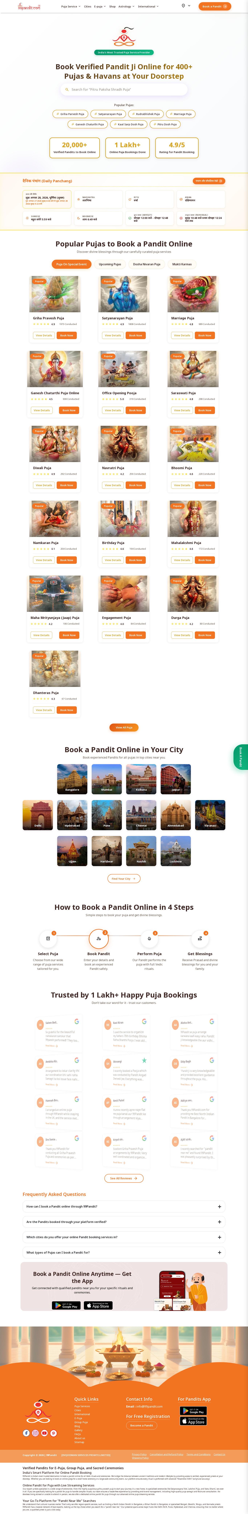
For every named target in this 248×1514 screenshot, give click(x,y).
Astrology (127, 6)
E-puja (100, 6)
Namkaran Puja (45, 543)
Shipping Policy (140, 1457)
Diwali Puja (42, 468)
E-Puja (78, 1418)
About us (79, 1438)
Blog (77, 1426)
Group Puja (81, 1422)
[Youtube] (44, 1433)
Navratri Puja (113, 468)
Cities (87, 6)
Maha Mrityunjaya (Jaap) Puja (55, 617)
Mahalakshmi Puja (186, 543)
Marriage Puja (181, 114)
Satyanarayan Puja (108, 114)
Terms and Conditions (198, 1454)
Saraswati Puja (183, 393)
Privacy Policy (139, 1454)
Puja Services (82, 1406)
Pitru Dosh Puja (165, 124)
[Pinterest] (53, 1433)
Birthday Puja (113, 543)
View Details (44, 335)
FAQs (77, 1434)
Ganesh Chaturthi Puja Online (55, 393)
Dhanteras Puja (46, 693)
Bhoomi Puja (181, 468)
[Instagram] (35, 1433)
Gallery (78, 1430)
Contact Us (219, 1454)
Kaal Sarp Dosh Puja (128, 124)
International (148, 6)
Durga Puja (180, 617)
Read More (50, 1046)
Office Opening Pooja (119, 393)
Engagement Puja (116, 617)
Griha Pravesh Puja (48, 318)
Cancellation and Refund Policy (166, 1454)
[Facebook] (26, 1433)
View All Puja (124, 727)
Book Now (66, 335)
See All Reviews (124, 1178)
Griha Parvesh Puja (70, 114)
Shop (112, 6)
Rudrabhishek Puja (146, 114)
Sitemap (79, 1442)
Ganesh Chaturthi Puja (88, 124)
